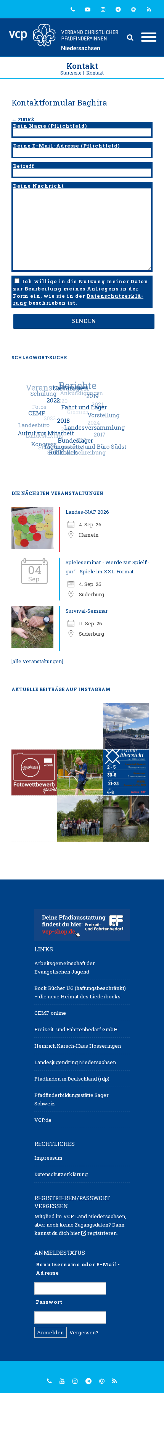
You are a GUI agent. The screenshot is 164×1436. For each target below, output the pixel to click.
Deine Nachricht (38, 185)
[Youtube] (87, 9)
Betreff (23, 165)
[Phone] (72, 9)
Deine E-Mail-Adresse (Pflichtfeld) (66, 145)
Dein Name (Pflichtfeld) (50, 125)
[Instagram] (103, 9)
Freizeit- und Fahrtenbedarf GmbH (76, 1029)
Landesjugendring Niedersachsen (75, 1062)
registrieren (102, 1233)
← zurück (22, 119)
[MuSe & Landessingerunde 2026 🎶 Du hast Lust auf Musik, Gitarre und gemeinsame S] (34, 726)
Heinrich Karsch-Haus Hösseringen (77, 1045)
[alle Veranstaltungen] (37, 661)
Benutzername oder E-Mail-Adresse (78, 1268)
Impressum (48, 1157)
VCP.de (42, 1119)
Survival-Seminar (87, 610)
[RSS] (148, 9)
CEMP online (50, 1012)
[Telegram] (118, 9)
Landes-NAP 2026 (87, 511)
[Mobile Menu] (148, 37)
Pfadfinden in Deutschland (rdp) (71, 1078)
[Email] (133, 9)
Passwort (49, 1301)
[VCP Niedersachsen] (65, 37)
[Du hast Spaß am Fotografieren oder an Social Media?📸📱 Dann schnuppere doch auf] (80, 772)
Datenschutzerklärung (61, 1174)
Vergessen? (83, 1332)
